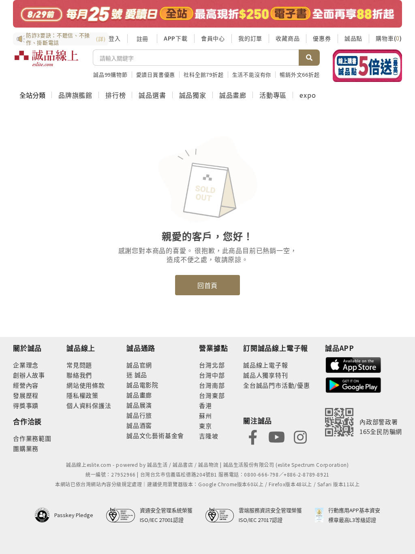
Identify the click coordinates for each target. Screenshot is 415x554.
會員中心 (213, 38)
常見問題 (79, 365)
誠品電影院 (142, 384)
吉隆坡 (208, 436)
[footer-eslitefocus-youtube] (276, 436)
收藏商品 (287, 38)
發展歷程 (26, 395)
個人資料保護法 (88, 405)
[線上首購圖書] (367, 65)
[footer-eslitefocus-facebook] (253, 436)
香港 (205, 405)
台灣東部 (212, 395)
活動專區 (273, 95)
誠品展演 (139, 405)
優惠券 (322, 38)
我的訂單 (250, 38)
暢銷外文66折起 (299, 74)
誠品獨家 (192, 95)
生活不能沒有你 (252, 74)
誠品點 (353, 38)
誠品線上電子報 (265, 365)
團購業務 (26, 448)
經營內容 (26, 385)
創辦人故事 (29, 375)
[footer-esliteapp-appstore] (353, 364)
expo (307, 95)
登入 (115, 38)
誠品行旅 (139, 415)
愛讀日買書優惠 (155, 74)
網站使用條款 (85, 385)
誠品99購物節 (110, 74)
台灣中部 (212, 375)
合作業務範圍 (32, 438)
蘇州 (205, 415)
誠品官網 (139, 365)
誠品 (140, 374)
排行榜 (115, 95)
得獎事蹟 (26, 405)
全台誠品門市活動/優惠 (276, 385)
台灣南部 (212, 385)
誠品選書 (152, 95)
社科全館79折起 (203, 74)
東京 (205, 425)
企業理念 (26, 365)
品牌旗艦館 (75, 95)
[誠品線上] (46, 62)
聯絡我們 (79, 375)
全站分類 (32, 95)
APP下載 (176, 38)
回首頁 (207, 285)
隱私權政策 (82, 395)
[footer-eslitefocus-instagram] (300, 436)
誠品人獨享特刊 (265, 375)
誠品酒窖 (139, 425)
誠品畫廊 (232, 95)
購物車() (389, 38)
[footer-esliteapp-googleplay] (353, 384)
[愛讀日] (207, 14)
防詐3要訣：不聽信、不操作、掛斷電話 (65, 38)
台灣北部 (212, 365)
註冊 (142, 38)
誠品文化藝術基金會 (155, 435)
